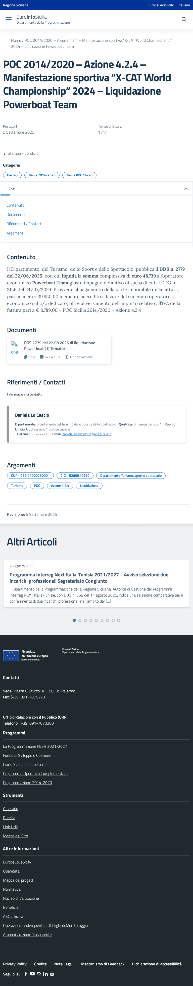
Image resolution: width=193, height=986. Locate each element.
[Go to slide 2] (79, 620)
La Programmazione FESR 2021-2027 (35, 746)
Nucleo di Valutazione (21, 898)
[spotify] (52, 974)
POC (37, 485)
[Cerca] (184, 20)
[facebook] (26, 974)
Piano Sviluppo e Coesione (24, 764)
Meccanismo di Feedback (102, 964)
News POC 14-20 (79, 175)
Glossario (10, 809)
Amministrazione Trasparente (27, 934)
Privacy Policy (15, 964)
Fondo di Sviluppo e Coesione (27, 755)
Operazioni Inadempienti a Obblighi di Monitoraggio (45, 925)
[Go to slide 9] (118, 620)
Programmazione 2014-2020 (27, 782)
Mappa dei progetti (18, 880)
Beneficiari (11, 907)
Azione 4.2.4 (60, 485)
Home (16, 40)
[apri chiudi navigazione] (9, 20)
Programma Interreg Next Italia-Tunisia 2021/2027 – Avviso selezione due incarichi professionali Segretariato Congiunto (89, 578)
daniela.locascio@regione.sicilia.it (86, 434)
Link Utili (10, 827)
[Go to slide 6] (102, 620)
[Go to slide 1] (74, 620)
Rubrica (9, 818)
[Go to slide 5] (96, 620)
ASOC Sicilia (13, 916)
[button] (96, 188)
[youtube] (32, 974)
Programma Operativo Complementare (35, 773)
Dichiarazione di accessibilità (157, 964)
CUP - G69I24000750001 (30, 475)
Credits (40, 964)
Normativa (12, 889)
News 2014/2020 (42, 175)
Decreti (12, 175)
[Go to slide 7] (107, 620)
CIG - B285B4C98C (75, 475)
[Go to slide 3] (85, 620)
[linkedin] (45, 974)
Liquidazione (89, 485)
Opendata (11, 871)
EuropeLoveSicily (161, 5)
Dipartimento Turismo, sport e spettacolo (131, 475)
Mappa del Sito (15, 836)
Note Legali (64, 964)
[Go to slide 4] (90, 620)
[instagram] (39, 974)
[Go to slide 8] (113, 620)
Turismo (17, 485)
